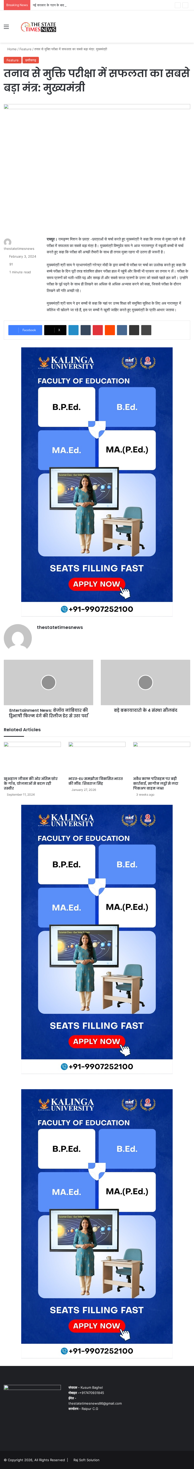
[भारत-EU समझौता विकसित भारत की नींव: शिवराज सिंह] (97, 758)
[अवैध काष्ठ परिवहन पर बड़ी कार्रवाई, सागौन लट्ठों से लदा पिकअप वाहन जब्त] (161, 758)
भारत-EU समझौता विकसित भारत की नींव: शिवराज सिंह (95, 781)
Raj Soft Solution (87, 1460)
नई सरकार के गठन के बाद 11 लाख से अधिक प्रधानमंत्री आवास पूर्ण (73, 5)
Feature (25, 49)
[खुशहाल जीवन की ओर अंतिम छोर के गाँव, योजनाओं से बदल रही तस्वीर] (32, 758)
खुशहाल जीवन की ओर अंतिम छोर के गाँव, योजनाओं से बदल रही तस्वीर (31, 783)
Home (11, 49)
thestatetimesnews (19, 249)
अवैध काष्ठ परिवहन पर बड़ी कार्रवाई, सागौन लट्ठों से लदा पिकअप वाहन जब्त (155, 783)
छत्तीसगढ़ (30, 60)
